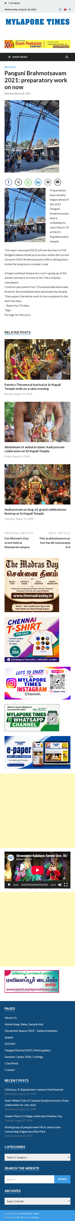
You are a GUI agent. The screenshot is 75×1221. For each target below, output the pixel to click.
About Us (11, 1017)
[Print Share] (57, 182)
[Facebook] (69, 9)
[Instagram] (60, 9)
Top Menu (14, 3)
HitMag (35, 1217)
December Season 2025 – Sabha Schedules (31, 1030)
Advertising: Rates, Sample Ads (24, 1024)
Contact (10, 1069)
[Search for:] (37, 1179)
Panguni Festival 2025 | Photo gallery (28, 1050)
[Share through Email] (47, 182)
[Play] (9, 885)
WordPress (21, 1217)
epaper (9, 1037)
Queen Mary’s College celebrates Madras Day (33, 1116)
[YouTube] (65, 9)
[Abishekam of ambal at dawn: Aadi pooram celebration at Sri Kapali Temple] (37, 443)
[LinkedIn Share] (38, 182)
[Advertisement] (37, 810)
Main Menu (19, 56)
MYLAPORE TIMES (30, 1213)
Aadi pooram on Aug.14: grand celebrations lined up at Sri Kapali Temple (35, 511)
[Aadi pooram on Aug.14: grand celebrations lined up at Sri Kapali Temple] (37, 505)
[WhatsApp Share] (28, 182)
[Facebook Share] (8, 182)
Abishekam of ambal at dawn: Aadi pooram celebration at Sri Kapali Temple (34, 449)
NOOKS (10, 1043)
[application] (37, 870)
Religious (10, 67)
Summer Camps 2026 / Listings (24, 1056)
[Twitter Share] (18, 182)
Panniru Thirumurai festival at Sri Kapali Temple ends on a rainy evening (33, 387)
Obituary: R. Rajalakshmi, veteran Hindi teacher (34, 1089)
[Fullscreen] (66, 885)
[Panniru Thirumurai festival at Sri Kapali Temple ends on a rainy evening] (37, 380)
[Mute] (60, 885)
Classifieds (11, 1063)
